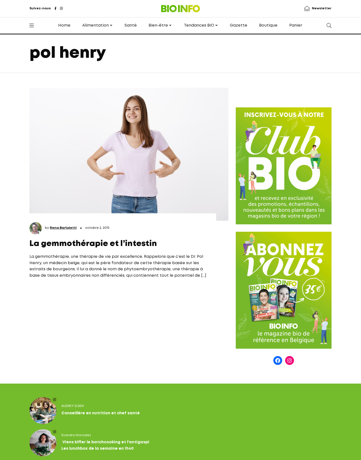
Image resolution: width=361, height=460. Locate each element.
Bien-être (158, 25)
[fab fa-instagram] (61, 9)
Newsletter (322, 8)
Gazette (238, 25)
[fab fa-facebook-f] (55, 9)
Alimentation (95, 25)
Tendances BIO (199, 25)
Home (64, 25)
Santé (131, 25)
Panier (295, 25)
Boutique (268, 25)
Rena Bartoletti (63, 228)
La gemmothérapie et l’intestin (93, 243)
